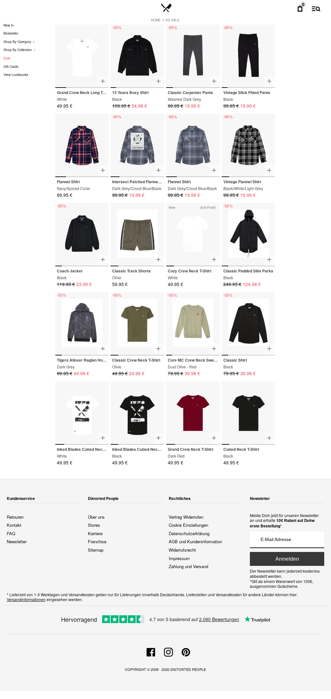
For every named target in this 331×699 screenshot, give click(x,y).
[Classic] (248, 323)
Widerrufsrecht (182, 550)
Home (156, 20)
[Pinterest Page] (185, 651)
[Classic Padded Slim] (248, 235)
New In (9, 25)
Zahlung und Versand (188, 566)
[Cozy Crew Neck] (193, 235)
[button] (101, 53)
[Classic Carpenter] (193, 56)
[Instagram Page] (168, 651)
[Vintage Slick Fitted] (248, 56)
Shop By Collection (18, 50)
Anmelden (287, 559)
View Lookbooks (16, 74)
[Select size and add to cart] (103, 81)
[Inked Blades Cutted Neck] (82, 413)
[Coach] (82, 235)
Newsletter (17, 541)
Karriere (95, 533)
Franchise (97, 541)
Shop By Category (18, 41)
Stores (94, 525)
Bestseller (11, 33)
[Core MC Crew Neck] (193, 324)
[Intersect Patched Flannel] (137, 145)
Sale (7, 58)
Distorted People (188, 669)
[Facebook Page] (150, 651)
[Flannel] (82, 145)
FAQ (11, 533)
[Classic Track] (137, 235)
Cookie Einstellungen (188, 525)
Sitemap (95, 550)
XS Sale (173, 20)
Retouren (15, 517)
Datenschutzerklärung (189, 533)
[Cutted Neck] (248, 413)
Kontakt (14, 525)
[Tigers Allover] (82, 324)
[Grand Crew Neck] (82, 56)
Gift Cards (11, 66)
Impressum (179, 558)
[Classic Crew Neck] (137, 324)
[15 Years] (137, 56)
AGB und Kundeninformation (195, 541)
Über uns (96, 517)
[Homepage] (166, 8)
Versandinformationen (26, 599)
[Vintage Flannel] (248, 145)
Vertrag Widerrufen (186, 517)
